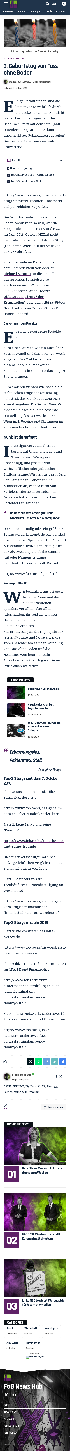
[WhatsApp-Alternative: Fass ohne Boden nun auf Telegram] (16, 730)
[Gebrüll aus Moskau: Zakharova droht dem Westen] (35, 1146)
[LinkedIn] (65, 1076)
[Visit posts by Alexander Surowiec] (7, 1076)
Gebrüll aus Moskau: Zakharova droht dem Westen (43, 1170)
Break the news (18, 1124)
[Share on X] (30, 1061)
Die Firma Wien (18, 246)
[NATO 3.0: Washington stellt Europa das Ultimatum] (35, 1212)
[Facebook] (56, 1076)
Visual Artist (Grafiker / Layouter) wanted (41, 706)
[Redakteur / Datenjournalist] (16, 692)
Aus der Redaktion (14, 58)
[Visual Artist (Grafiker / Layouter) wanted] (16, 710)
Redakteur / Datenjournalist (44, 689)
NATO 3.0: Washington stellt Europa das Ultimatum (41, 1236)
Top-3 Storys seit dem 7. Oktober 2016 (32, 175)
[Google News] (14, 1395)
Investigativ (51, 1328)
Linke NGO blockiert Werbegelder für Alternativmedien (44, 1302)
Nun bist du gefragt (21, 168)
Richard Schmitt (17, 273)
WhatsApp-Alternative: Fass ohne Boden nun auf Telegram (44, 726)
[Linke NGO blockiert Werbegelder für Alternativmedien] (35, 1278)
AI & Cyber (12, 1343)
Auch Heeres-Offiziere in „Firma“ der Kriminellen (28, 297)
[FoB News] (13, 4)
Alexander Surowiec (21, 81)
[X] (60, 1076)
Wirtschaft (30, 1328)
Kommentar (33, 1343)
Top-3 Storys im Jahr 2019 (26, 181)
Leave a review (55, 1107)
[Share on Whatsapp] (38, 1061)
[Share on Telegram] (46, 1061)
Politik (9, 1328)
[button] (7, 4)
